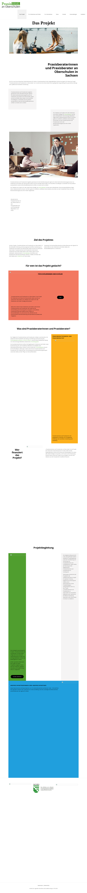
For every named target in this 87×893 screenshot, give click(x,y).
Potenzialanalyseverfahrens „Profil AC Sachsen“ (20, 340)
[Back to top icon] (81, 890)
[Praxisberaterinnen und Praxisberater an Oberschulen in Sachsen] (10, 5)
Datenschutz (46, 885)
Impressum (40, 885)
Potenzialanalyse (68, 114)
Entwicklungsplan (39, 347)
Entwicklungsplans (35, 341)
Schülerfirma (20, 256)
